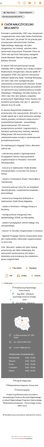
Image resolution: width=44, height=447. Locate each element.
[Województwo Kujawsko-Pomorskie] (22, 385)
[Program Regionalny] (22, 380)
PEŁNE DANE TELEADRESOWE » (22, 354)
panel (40, 3)
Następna (30, 267)
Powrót (34, 275)
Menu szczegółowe (35, 3)
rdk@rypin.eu (25, 347)
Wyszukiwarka (19, 3)
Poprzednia (14, 267)
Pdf (8, 275)
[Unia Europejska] (22, 389)
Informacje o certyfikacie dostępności (22, 421)
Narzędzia (24, 3)
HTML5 (18, 430)
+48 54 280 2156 (24, 342)
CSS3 (22, 430)
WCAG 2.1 (29, 430)
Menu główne (29, 3)
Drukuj (21, 275)
